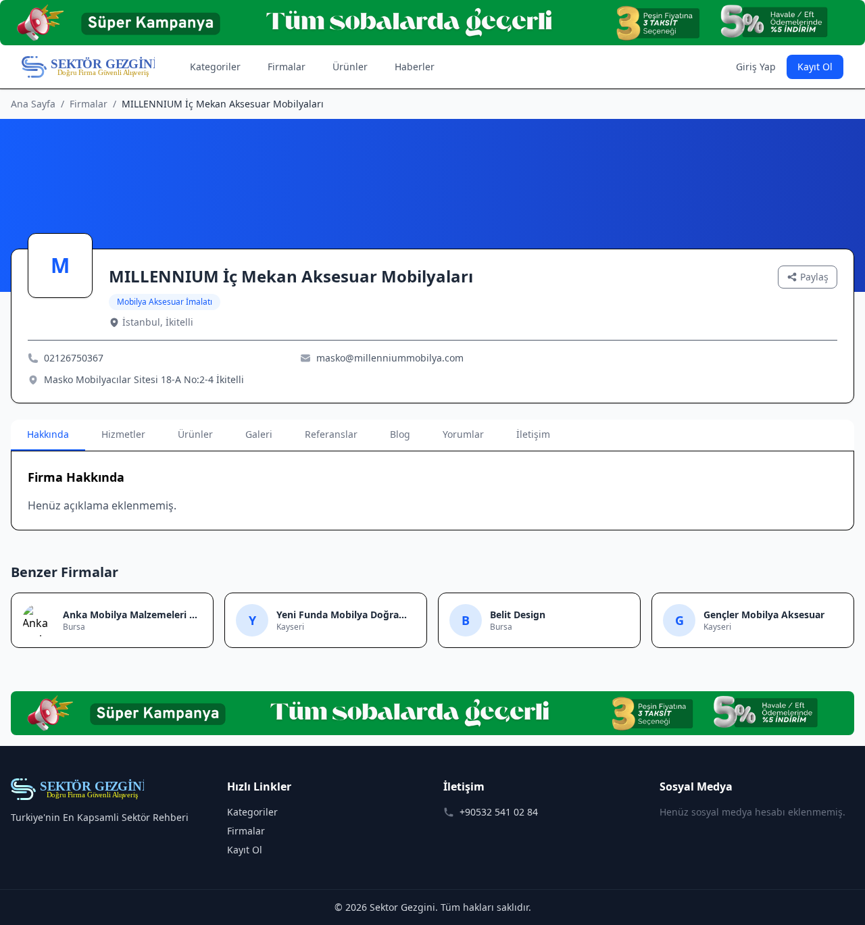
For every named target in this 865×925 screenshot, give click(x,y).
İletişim (533, 434)
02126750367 (73, 357)
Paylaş (814, 276)
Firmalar (286, 66)
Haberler (415, 66)
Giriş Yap (756, 66)
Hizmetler (123, 434)
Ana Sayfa (33, 103)
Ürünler (350, 66)
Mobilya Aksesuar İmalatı (164, 301)
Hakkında (48, 434)
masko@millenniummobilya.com (390, 357)
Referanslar (331, 434)
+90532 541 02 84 (499, 811)
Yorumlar (463, 434)
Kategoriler (215, 66)
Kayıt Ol (815, 66)
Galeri (258, 434)
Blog (400, 434)
